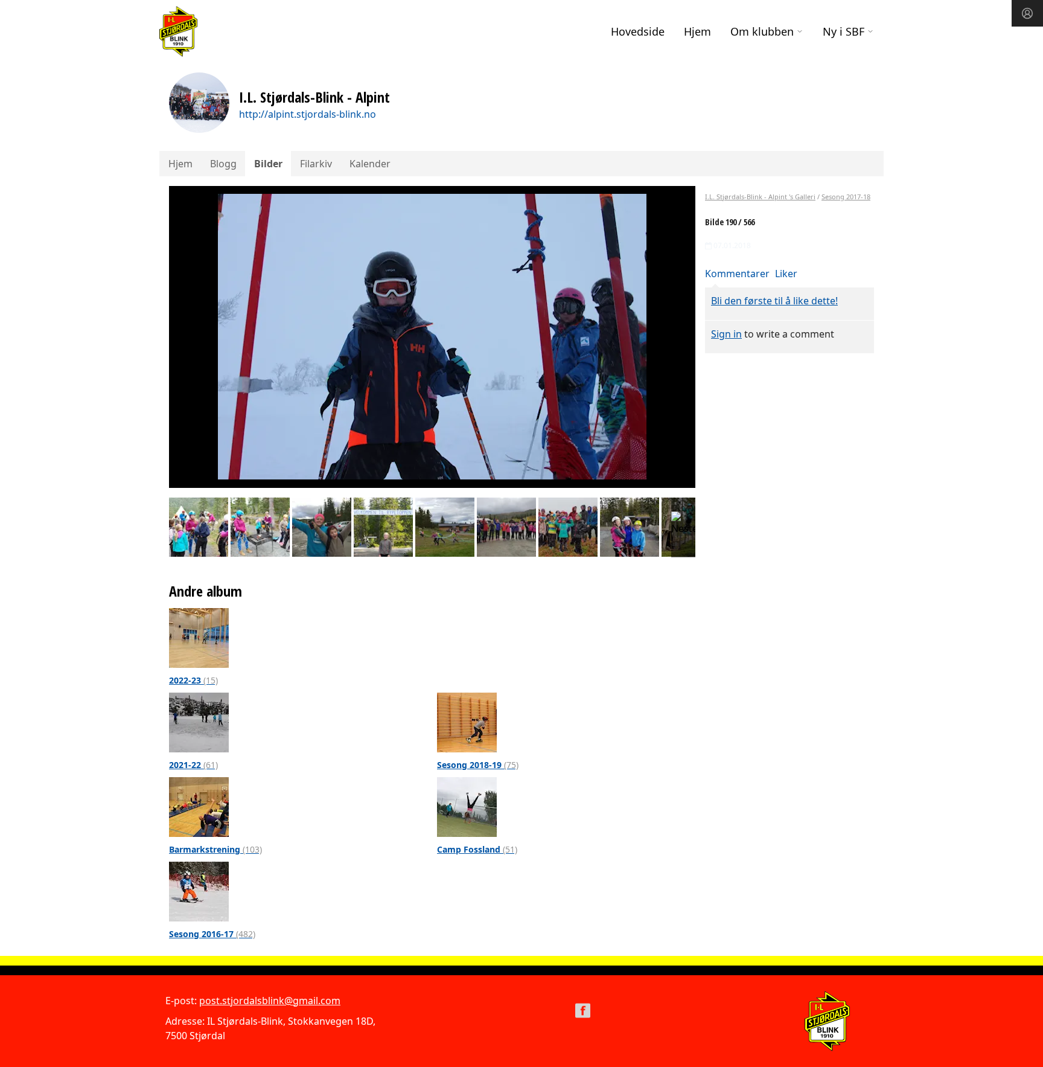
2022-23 (193, 680)
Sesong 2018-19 (477, 765)
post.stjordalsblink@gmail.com (269, 1000)
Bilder (268, 163)
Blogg (223, 163)
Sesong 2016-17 (212, 934)
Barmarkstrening (215, 849)
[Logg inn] (1027, 13)
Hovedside (638, 31)
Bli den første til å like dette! (774, 300)
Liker (786, 273)
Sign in (726, 334)
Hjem (697, 31)
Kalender (370, 163)
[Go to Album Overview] (199, 637)
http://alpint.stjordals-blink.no (307, 114)
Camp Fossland (477, 849)
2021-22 (193, 765)
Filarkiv (316, 163)
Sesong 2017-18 (845, 196)
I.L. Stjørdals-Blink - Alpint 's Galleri (760, 196)
